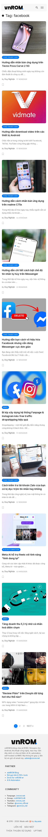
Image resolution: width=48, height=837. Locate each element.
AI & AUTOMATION (11, 549)
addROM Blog (13, 772)
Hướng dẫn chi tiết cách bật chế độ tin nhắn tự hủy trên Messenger (22, 272)
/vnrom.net (20, 796)
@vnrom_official (21, 803)
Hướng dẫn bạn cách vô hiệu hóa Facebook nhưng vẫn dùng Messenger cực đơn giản (21, 343)
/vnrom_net (20, 801)
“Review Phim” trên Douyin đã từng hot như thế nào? (22, 695)
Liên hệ (18, 827)
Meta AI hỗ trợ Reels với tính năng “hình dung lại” (21, 556)
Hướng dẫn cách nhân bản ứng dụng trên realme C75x (23, 203)
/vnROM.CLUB (19, 798)
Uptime (38, 830)
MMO (5, 407)
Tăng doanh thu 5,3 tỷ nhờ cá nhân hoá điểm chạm (22, 626)
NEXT (29, 726)
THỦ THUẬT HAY (10, 57)
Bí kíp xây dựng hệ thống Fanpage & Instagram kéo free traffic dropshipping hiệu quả (23, 416)
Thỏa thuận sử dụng (18, 830)
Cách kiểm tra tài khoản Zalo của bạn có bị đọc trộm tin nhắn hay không (23, 487)
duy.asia (37, 821)
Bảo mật (29, 827)
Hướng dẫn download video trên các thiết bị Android (23, 133)
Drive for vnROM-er (15, 778)
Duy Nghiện (9, 79)
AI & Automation (13, 780)
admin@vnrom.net (32, 758)
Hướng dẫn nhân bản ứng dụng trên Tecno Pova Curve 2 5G (22, 64)
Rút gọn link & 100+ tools (17, 775)
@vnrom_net (21, 806)
